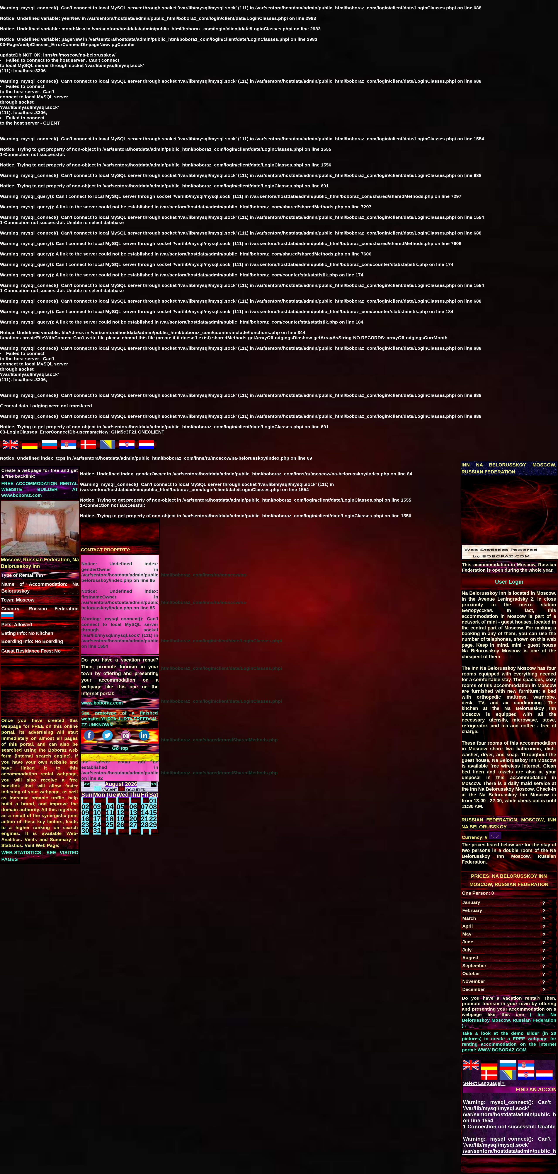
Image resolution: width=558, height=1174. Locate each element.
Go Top (120, 748)
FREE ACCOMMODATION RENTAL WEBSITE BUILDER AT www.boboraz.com (39, 489)
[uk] (10, 447)
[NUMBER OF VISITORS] (510, 557)
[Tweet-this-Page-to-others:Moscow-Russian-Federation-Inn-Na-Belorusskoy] (108, 739)
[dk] (88, 447)
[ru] (49, 447)
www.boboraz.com (102, 703)
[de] (29, 447)
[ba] (107, 447)
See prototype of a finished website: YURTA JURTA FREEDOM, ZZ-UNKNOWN (119, 718)
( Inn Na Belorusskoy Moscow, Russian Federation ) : (509, 1020)
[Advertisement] (509, 512)
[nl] (146, 447)
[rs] (68, 447)
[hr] (126, 447)
